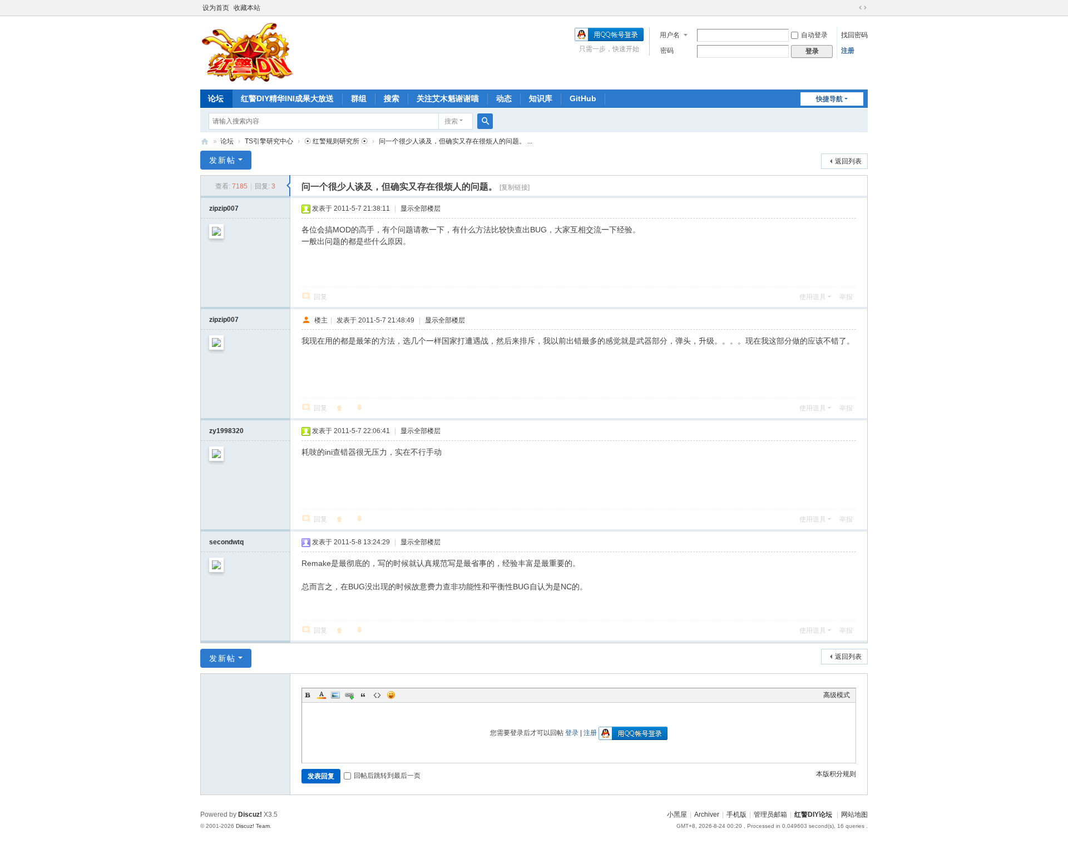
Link (349, 695)
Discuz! (250, 814)
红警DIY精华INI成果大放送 (287, 98)
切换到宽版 (863, 8)
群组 (359, 98)
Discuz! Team (253, 826)
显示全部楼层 (420, 208)
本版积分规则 (836, 774)
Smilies (391, 695)
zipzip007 (224, 208)
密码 (667, 50)
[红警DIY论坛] (247, 52)
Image (335, 695)
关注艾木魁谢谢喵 (448, 98)
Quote (363, 695)
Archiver (706, 814)
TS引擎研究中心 (269, 141)
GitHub (583, 98)
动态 (504, 98)
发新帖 (222, 160)
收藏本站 (247, 8)
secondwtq (226, 542)
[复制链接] (515, 187)
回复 (320, 297)
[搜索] (485, 121)
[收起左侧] (288, 185)
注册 (847, 50)
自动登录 (814, 35)
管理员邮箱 (770, 814)
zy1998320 (226, 431)
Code (377, 695)
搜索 (391, 98)
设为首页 (215, 8)
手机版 (736, 814)
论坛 (216, 98)
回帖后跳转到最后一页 (387, 775)
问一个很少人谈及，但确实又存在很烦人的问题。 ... (455, 141)
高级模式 (836, 695)
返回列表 (848, 161)
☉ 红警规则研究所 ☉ (336, 141)
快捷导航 (829, 99)
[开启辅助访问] (852, 8)
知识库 (540, 98)
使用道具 (812, 297)
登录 (571, 733)
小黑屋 (677, 814)
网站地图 (854, 814)
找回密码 (854, 35)
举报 (846, 297)
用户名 (670, 35)
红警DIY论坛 (204, 141)
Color (321, 695)
